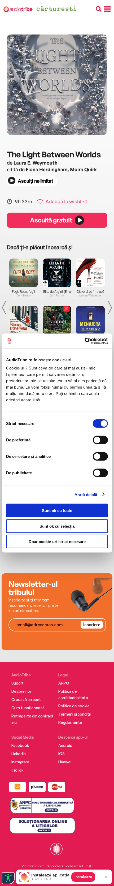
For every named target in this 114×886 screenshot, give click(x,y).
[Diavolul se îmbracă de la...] (90, 273)
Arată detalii (85, 494)
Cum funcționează (28, 708)
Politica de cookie (74, 706)
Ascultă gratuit (51, 220)
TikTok (17, 770)
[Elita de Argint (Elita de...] (57, 273)
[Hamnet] (57, 320)
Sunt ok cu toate (57, 510)
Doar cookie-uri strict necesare (57, 541)
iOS (61, 753)
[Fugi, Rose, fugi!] (23, 273)
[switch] (100, 440)
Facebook (20, 745)
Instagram (20, 762)
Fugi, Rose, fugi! (23, 292)
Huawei (64, 762)
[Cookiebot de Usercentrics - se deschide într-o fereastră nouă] (85, 341)
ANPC (63, 683)
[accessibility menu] (8, 878)
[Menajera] (90, 320)
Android (65, 745)
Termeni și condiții (74, 714)
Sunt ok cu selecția (57, 526)
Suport (17, 683)
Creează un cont (26, 699)
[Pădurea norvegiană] (23, 320)
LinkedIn (18, 753)
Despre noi (21, 691)
